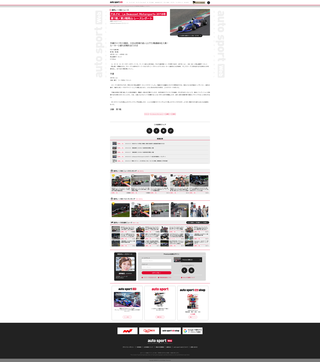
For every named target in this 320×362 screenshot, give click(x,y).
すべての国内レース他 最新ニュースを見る (197, 222)
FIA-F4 (147, 114)
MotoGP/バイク (158, 2)
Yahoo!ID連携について (189, 277)
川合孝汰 (173, 114)
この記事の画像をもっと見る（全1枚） (189, 35)
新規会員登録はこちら (165, 277)
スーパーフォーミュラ (141, 2)
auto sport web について (181, 347)
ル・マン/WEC (150, 2)
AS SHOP (186, 2)
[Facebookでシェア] (156, 131)
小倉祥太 (167, 114)
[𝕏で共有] (149, 131)
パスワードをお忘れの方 (149, 277)
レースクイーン (179, 2)
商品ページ (192, 317)
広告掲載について (148, 347)
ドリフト (173, 2)
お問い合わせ (193, 347)
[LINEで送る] (163, 131)
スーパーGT (132, 2)
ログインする (155, 273)
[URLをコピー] (171, 131)
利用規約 (139, 347)
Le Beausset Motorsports (157, 114)
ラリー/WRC (166, 2)
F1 (127, 2)
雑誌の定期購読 (160, 347)
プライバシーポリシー (128, 347)
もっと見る (126, 317)
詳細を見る (159, 317)
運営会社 (168, 347)
